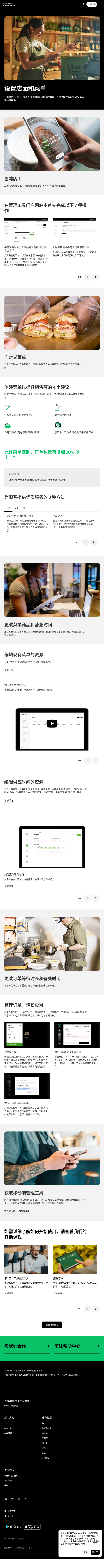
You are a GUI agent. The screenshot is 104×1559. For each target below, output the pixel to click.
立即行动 (92, 4)
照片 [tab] (25, 508)
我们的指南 (40, 1066)
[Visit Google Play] (13, 1527)
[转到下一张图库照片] (95, 760)
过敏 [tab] (8, 508)
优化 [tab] (16, 508)
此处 (95, 1541)
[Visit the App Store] (32, 1527)
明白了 (95, 1552)
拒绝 (85, 1552)
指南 (63, 480)
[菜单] (100, 4)
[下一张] (95, 277)
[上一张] (87, 277)
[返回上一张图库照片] (87, 760)
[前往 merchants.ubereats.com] (10, 4)
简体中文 (11, 1511)
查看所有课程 (52, 1324)
